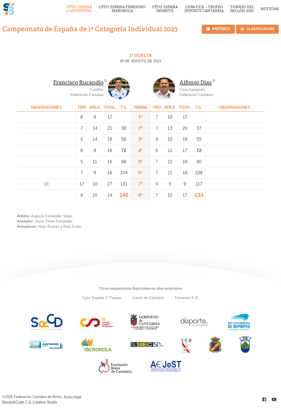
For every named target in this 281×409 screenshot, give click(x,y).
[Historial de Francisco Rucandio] (119, 88)
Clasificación (260, 29)
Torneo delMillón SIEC (242, 9)
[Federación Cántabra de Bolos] (186, 351)
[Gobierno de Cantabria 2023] (145, 328)
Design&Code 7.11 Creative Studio (29, 402)
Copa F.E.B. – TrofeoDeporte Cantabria (204, 9)
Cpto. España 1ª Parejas (102, 298)
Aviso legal (72, 397)
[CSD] (96, 325)
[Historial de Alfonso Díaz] (164, 88)
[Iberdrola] (96, 351)
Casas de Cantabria (148, 298)
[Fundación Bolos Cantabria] (115, 371)
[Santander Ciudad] (46, 347)
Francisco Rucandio (78, 82)
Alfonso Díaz (195, 82)
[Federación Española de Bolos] (215, 351)
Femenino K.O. (187, 298)
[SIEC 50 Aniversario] (147, 345)
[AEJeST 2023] (165, 370)
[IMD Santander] (239, 328)
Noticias (270, 9)
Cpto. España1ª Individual (79, 9)
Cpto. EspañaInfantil (165, 9)
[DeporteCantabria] (194, 328)
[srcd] (47, 328)
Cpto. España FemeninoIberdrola (122, 9)
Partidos (221, 29)
